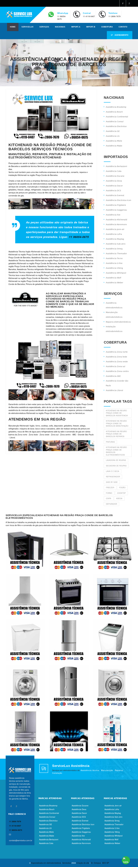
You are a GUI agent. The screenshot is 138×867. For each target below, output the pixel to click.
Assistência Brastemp (116, 107)
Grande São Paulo (86, 434)
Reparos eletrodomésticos (118, 322)
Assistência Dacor (114, 186)
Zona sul (54, 434)
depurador (111, 504)
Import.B (90, 27)
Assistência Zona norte (117, 352)
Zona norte (22, 434)
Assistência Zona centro (117, 371)
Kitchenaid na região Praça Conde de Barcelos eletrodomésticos (116, 451)
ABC (74, 434)
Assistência (40, 69)
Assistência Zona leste (116, 357)
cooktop (121, 493)
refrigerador (113, 476)
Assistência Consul (114, 121)
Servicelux (66, 862)
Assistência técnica (90, 770)
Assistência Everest (115, 195)
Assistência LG (113, 136)
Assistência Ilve (113, 215)
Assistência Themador (116, 253)
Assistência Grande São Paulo (117, 383)
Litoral (12, 437)
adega (119, 498)
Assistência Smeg (114, 249)
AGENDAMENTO (121, 35)
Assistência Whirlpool (116, 273)
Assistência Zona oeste (117, 361)
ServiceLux (27, 27)
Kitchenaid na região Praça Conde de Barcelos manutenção (117, 423)
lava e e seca (112, 471)
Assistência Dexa (114, 181)
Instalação (86, 69)
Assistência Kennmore (116, 224)
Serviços (44, 27)
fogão (122, 487)
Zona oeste (44, 434)
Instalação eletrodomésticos (114, 329)
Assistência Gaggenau (116, 210)
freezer (110, 487)
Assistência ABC (113, 376)
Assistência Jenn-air (115, 229)
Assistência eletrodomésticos (114, 305)
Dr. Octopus (96, 862)
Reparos (72, 69)
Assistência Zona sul (115, 366)
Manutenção (57, 69)
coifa (108, 498)
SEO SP (105, 862)
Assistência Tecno (114, 258)
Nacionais (60, 27)
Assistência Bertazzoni (116, 166)
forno (109, 493)
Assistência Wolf (113, 278)
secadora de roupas (116, 465)
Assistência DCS (113, 190)
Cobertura (107, 27)
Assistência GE (113, 131)
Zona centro (65, 434)
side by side (112, 482)
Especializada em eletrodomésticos (46, 862)
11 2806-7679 (114, 16)
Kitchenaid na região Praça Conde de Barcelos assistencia (117, 413)
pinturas (110, 442)
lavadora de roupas (116, 460)
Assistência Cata (113, 171)
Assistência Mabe (114, 146)
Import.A (75, 27)
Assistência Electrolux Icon (118, 200)
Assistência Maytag (115, 239)
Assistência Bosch (114, 112)
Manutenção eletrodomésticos (114, 314)
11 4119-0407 (89, 16)
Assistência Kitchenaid (116, 220)
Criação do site (82, 862)
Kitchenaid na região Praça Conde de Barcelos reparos (116, 434)
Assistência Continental (117, 117)
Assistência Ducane (115, 176)
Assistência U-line (114, 263)
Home (12, 27)
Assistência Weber (114, 283)
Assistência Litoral (114, 390)
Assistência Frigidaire (116, 205)
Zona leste (33, 434)
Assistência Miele (114, 141)
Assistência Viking (114, 268)
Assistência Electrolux (116, 126)
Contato (123, 27)
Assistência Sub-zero (115, 244)
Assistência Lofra (114, 234)
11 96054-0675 (79, 237)
